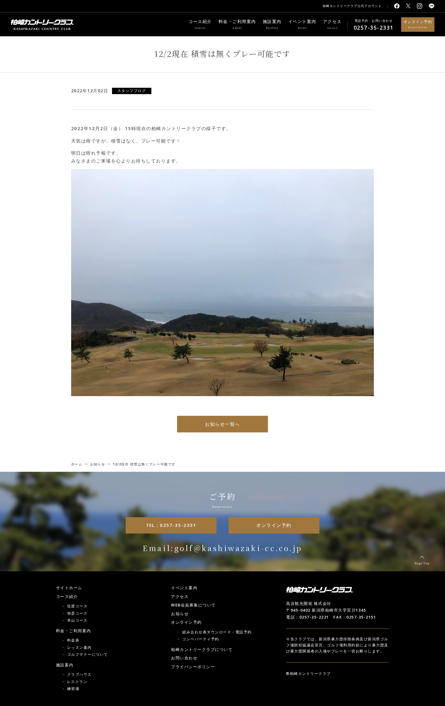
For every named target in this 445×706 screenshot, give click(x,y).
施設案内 (272, 24)
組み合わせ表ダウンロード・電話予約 (217, 632)
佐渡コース (77, 606)
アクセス (332, 24)
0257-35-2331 (374, 27)
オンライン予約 (418, 24)
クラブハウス (79, 674)
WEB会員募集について (193, 605)
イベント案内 (302, 24)
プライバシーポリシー (193, 666)
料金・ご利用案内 (237, 24)
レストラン (77, 681)
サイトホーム (69, 587)
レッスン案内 (79, 647)
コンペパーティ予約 (200, 639)
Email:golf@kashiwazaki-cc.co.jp (222, 548)
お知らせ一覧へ (222, 424)
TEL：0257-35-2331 (171, 525)
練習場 (73, 688)
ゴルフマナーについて (87, 654)
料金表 (73, 640)
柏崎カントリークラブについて (201, 649)
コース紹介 (200, 24)
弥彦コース (77, 613)
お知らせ (180, 613)
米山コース (77, 620)
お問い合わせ (184, 658)
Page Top (422, 563)
